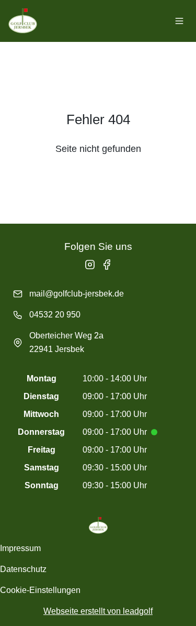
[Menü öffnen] (179, 21)
